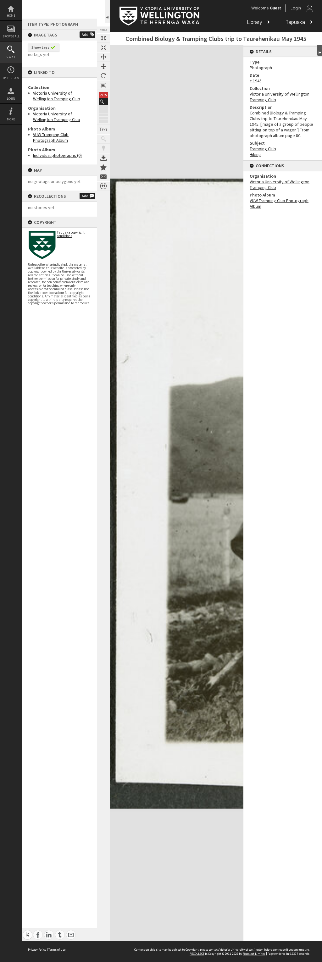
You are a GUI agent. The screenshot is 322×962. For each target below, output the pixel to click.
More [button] (11, 119)
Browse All (11, 36)
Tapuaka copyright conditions (71, 234)
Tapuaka (296, 22)
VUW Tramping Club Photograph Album (51, 137)
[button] (103, 101)
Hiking (255, 154)
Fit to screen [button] (103, 47)
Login (11, 99)
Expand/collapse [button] (319, 50)
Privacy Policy (37, 950)
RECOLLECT (197, 954)
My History (11, 78)
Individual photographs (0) (57, 155)
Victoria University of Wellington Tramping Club (56, 96)
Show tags (40, 47)
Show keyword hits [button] (103, 139)
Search (11, 57)
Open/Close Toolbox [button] (107, 11)
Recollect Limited (254, 954)
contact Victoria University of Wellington (236, 950)
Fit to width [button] (103, 57)
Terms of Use (56, 950)
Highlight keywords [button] (103, 148)
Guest (275, 8)
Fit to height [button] (103, 66)
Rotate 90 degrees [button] (103, 75)
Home (11, 16)
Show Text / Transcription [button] (103, 129)
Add (85, 34)
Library (255, 22)
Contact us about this (103, 176)
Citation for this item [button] (103, 186)
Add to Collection (103, 167)
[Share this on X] (27, 931)
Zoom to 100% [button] (103, 85)
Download (103, 158)
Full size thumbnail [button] (103, 38)
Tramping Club (263, 149)
